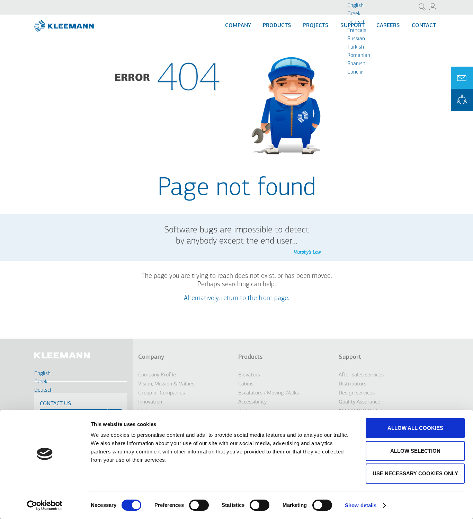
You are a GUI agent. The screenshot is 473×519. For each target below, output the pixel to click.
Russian (356, 39)
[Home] (64, 23)
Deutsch (356, 22)
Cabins (245, 384)
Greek (353, 14)
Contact (424, 25)
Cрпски (355, 72)
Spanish (356, 64)
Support (350, 357)
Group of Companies (161, 393)
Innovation (150, 402)
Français (356, 30)
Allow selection (415, 451)
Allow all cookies (415, 428)
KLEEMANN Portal (462, 100)
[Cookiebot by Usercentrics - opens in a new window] (45, 505)
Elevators (249, 375)
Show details (360, 505)
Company (238, 25)
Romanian (358, 55)
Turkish (355, 47)
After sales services (361, 375)
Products (277, 25)
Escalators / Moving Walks (268, 393)
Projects (316, 25)
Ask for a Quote (462, 78)
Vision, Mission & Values (166, 384)
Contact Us (55, 404)
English (355, 5)
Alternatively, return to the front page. (236, 298)
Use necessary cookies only (415, 473)
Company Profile (157, 375)
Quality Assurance (359, 402)
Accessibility (252, 402)
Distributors (352, 384)
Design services (357, 393)
